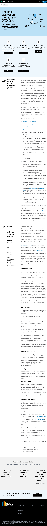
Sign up (44, 1)
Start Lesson (38, 51)
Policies (40, 503)
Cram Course (20, 503)
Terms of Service (42, 507)
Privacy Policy (41, 505)
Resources (20, 513)
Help (25, 505)
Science (24, 129)
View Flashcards (8, 70)
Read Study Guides (23, 70)
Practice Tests (20, 507)
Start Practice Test (23, 52)
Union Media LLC (8, 520)
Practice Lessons (21, 505)
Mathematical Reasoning (28, 124)
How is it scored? (10, 249)
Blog (32, 505)
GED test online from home (26, 245)
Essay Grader (20, 511)
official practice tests (33, 188)
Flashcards (20, 508)
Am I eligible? (10, 254)
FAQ (18, 515)
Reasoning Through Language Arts (30, 121)
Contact (26, 503)
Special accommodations (39, 419)
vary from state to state (38, 228)
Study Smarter (8, 52)
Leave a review (27, 507)
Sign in (40, 1)
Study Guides (20, 510)
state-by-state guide (39, 250)
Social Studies (26, 126)
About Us (33, 503)
